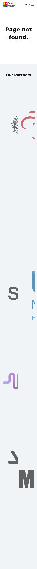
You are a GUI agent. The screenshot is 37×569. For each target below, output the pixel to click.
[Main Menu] (32, 5)
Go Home (18, 46)
